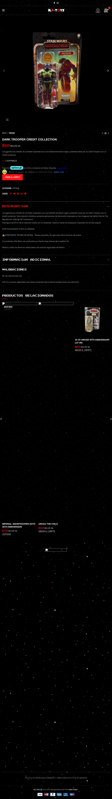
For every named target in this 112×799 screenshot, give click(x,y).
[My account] (98, 10)
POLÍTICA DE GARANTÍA (78, 778)
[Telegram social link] (25, 194)
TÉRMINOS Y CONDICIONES (57, 778)
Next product (108, 133)
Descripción (15, 206)
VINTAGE (12, 133)
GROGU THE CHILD (48, 524)
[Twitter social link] (14, 194)
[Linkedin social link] (21, 194)
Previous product (102, 133)
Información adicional (26, 260)
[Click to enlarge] (7, 120)
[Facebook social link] (54, 3)
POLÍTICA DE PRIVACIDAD (35, 778)
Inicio (4, 133)
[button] (46, 531)
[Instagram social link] (57, 3)
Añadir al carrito (12, 177)
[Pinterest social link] (18, 194)
